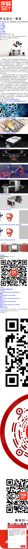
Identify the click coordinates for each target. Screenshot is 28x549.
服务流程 (18, 298)
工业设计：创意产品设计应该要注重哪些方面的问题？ (15, 101)
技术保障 (10, 301)
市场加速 (14, 298)
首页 (1, 36)
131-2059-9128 (3, 289)
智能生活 (14, 295)
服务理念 (6, 304)
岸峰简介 (2, 304)
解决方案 (2, 301)
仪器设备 (10, 295)
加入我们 (6, 307)
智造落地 (10, 298)
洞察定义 (2, 298)
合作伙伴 (14, 304)
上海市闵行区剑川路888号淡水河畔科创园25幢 (10, 292)
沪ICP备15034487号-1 (4, 310)
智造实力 (6, 301)
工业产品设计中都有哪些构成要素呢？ (12, 99)
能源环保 (6, 295)
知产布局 (14, 301)
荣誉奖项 (10, 304)
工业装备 (2, 295)
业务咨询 (2, 307)
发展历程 (18, 304)
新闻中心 (5, 36)
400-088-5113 (10, 289)
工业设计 (6, 298)
